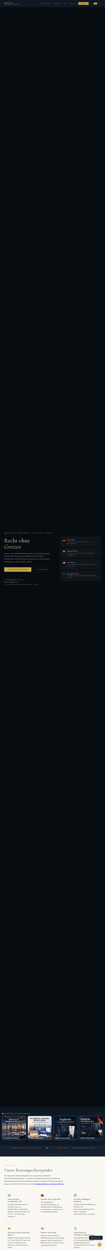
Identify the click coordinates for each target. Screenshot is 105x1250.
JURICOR (12, 3)
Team (65, 3)
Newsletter (97, 1238)
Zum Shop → (99, 1113)
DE (95, 3)
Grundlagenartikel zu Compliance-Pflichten (49, 1184)
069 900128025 (11, 579)
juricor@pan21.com (12, 582)
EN (99, 3)
